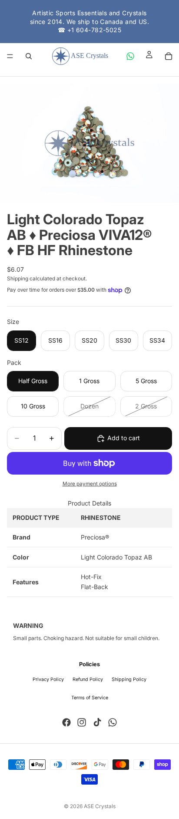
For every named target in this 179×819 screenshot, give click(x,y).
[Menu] (10, 56)
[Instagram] (81, 722)
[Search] (28, 56)
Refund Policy (88, 679)
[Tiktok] (97, 722)
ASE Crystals (100, 806)
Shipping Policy (129, 679)
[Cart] (168, 56)
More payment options (90, 484)
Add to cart (123, 438)
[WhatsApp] (130, 56)
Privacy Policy (48, 679)
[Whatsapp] (112, 722)
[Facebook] (66, 722)
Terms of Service (89, 698)
